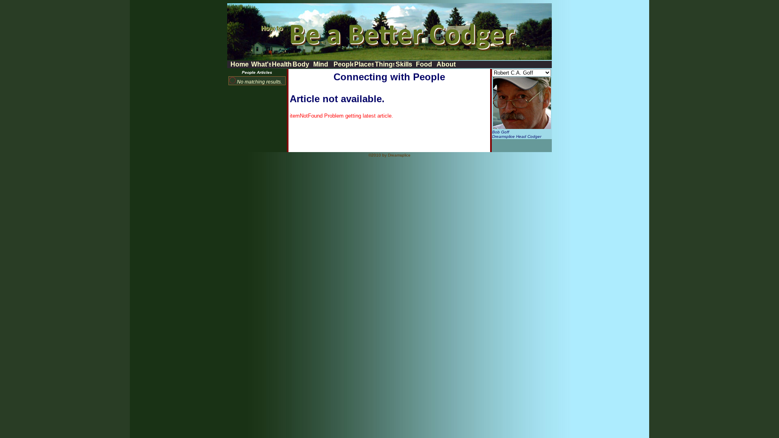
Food (424, 64)
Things (384, 64)
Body (301, 64)
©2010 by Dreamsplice (389, 155)
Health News (281, 64)
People (343, 64)
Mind (320, 64)
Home (239, 64)
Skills (404, 64)
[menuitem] (240, 64)
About (446, 64)
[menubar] (343, 64)
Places (364, 64)
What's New (261, 64)
